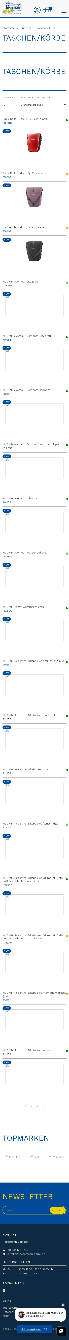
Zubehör (26, 28)
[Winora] (56, 1156)
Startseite (9, 28)
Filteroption (31, 1329)
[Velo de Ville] (34, 1156)
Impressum (10, 1307)
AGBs (6, 1316)
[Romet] (13, 1156)
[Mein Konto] (37, 10)
